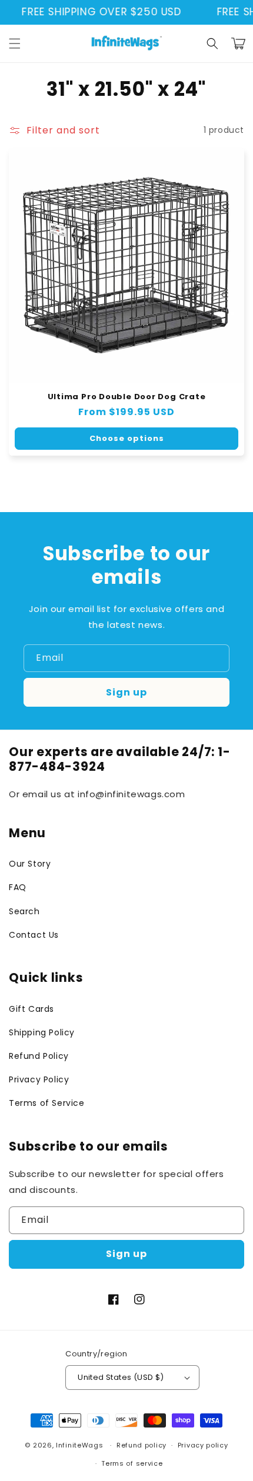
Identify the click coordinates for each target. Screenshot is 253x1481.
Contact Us (34, 935)
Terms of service (131, 1463)
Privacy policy (203, 1445)
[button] (15, 43)
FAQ (17, 887)
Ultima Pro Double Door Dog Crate (127, 397)
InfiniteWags (79, 1445)
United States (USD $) (121, 1377)
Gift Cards (31, 1009)
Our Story (30, 864)
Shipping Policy (42, 1032)
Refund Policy (39, 1056)
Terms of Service (47, 1103)
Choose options (126, 438)
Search (24, 911)
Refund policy (141, 1445)
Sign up (126, 692)
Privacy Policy (39, 1079)
